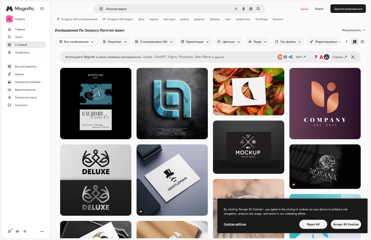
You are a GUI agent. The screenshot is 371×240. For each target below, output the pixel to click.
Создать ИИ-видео (120, 19)
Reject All (313, 224)
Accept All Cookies (346, 224)
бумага (215, 19)
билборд (261, 19)
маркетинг (243, 19)
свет (228, 19)
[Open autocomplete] (99, 8)
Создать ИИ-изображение (79, 19)
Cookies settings (235, 224)
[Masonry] (354, 41)
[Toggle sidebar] (42, 8)
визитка (199, 19)
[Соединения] (9, 231)
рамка (184, 19)
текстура (169, 19)
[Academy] (17, 231)
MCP (299, 57)
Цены (305, 8)
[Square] (362, 41)
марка (153, 19)
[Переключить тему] (24, 231)
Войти (319, 8)
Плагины (337, 57)
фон (141, 19)
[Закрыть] (353, 57)
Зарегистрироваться (348, 8)
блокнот (278, 19)
